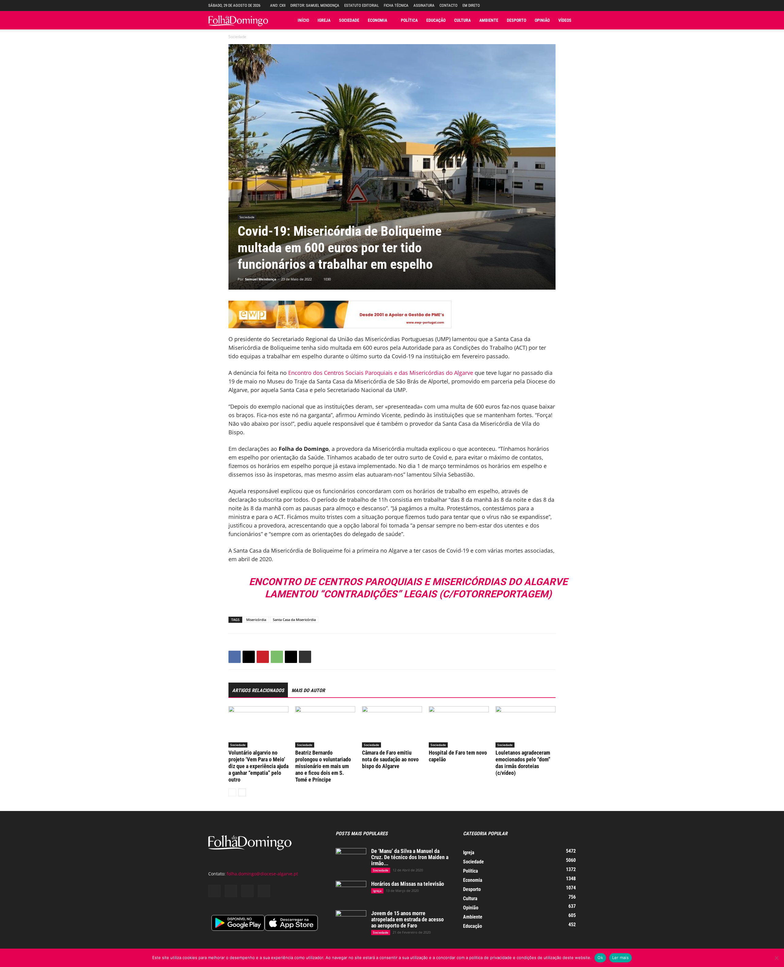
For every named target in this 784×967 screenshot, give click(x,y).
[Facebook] (234, 657)
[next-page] (242, 792)
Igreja (324, 20)
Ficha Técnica (396, 5)
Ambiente (488, 20)
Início (303, 20)
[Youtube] (264, 891)
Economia (377, 20)
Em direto (471, 5)
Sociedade (349, 20)
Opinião (542, 20)
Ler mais (620, 957)
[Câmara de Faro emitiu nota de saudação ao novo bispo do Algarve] (392, 727)
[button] (571, 5)
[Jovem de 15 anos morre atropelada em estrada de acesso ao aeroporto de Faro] (351, 921)
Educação (436, 20)
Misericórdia (256, 619)
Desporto (516, 20)
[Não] (776, 958)
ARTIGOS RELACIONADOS (258, 690)
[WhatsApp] (277, 657)
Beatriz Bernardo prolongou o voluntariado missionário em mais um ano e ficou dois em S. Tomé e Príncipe (323, 766)
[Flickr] (231, 891)
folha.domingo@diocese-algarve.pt (262, 874)
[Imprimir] (305, 657)
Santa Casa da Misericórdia (294, 619)
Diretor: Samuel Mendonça (314, 5)
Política (409, 20)
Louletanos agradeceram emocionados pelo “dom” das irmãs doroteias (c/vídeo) (523, 762)
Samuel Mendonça (260, 279)
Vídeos (564, 20)
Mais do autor (308, 690)
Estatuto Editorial (361, 5)
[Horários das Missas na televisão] (351, 891)
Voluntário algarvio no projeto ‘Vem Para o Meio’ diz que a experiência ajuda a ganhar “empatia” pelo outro (258, 766)
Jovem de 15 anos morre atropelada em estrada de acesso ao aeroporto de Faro (407, 919)
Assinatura (424, 5)
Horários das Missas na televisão (407, 884)
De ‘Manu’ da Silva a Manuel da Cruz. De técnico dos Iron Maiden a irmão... (409, 857)
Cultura (462, 20)
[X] (249, 657)
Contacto (448, 5)
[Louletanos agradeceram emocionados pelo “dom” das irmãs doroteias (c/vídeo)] (526, 727)
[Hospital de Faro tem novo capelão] (459, 727)
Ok (600, 957)
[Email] (291, 657)
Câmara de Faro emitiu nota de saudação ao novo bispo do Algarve (390, 759)
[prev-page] (232, 792)
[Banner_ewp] (392, 314)
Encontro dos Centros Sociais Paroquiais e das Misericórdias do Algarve (380, 372)
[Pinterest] (263, 657)
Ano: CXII (277, 5)
